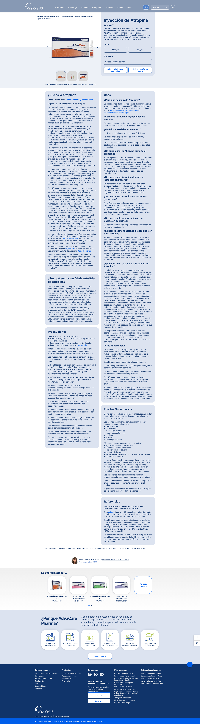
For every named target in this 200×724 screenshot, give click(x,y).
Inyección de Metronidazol (124, 676)
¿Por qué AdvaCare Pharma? (46, 673)
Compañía (96, 7)
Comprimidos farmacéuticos (151, 676)
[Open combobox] (128, 62)
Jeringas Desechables (122, 697)
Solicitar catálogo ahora (140, 70)
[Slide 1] (89, 605)
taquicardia (82, 345)
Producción (39, 681)
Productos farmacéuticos (71, 673)
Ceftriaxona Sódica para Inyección (123, 683)
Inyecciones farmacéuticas (151, 673)
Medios (120, 7)
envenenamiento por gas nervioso (125, 110)
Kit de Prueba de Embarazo (124, 700)
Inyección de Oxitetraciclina (124, 689)
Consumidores (40, 686)
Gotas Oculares (84, 251)
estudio (111, 512)
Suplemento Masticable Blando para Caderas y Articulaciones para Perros (126, 693)
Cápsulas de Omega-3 (122, 703)
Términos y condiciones (43, 716)
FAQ (129, 7)
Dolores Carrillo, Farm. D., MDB (115, 559)
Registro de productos (43, 678)
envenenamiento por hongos (116, 112)
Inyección (69, 248)
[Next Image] (97, 47)
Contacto (109, 7)
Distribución (39, 676)
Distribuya (72, 7)
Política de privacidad (62, 716)
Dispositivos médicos (69, 676)
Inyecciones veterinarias (150, 678)
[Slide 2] (91, 605)
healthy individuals (70, 238)
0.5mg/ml (115, 50)
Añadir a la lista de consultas (115, 70)
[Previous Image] (47, 47)
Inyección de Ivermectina (123, 687)
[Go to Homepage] (33, 6)
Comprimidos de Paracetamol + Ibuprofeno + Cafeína (126, 679)
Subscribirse (99, 701)
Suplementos (66, 678)
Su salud (85, 7)
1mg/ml (140, 50)
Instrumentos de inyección (151, 681)
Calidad (38, 683)
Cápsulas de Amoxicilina (123, 673)
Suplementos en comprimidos (152, 683)
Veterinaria (66, 681)
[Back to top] (190, 664)
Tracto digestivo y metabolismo (79, 99)
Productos (59, 7)
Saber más (100, 656)
